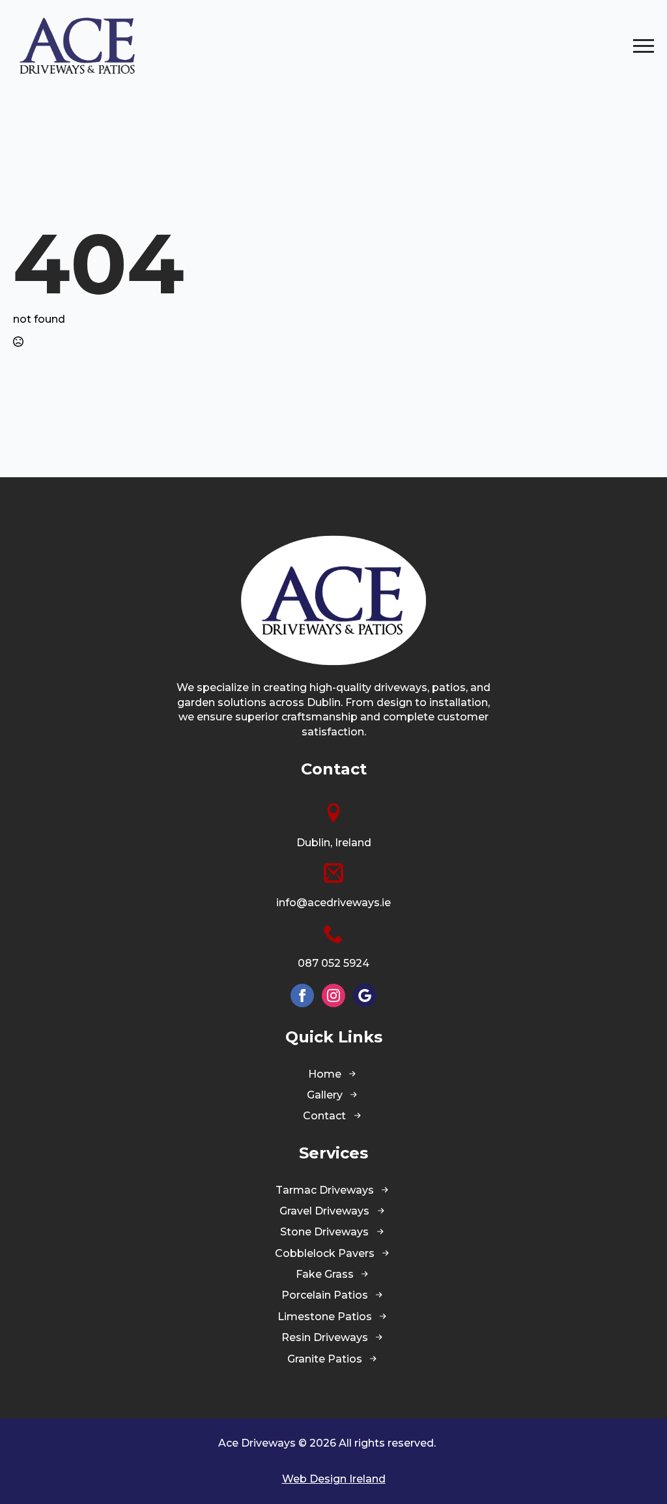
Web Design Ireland (334, 1479)
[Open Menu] (643, 45)
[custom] (364, 995)
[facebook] (302, 995)
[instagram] (333, 995)
